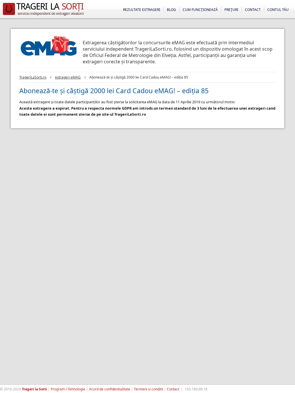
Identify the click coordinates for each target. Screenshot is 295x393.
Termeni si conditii (148, 389)
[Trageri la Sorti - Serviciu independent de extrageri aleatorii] (43, 15)
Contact (253, 9)
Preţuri (231, 9)
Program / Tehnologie (68, 389)
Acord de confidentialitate (109, 389)
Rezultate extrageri (141, 9)
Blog (171, 9)
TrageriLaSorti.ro (32, 77)
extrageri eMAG (68, 77)
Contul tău (278, 9)
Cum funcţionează (200, 9)
